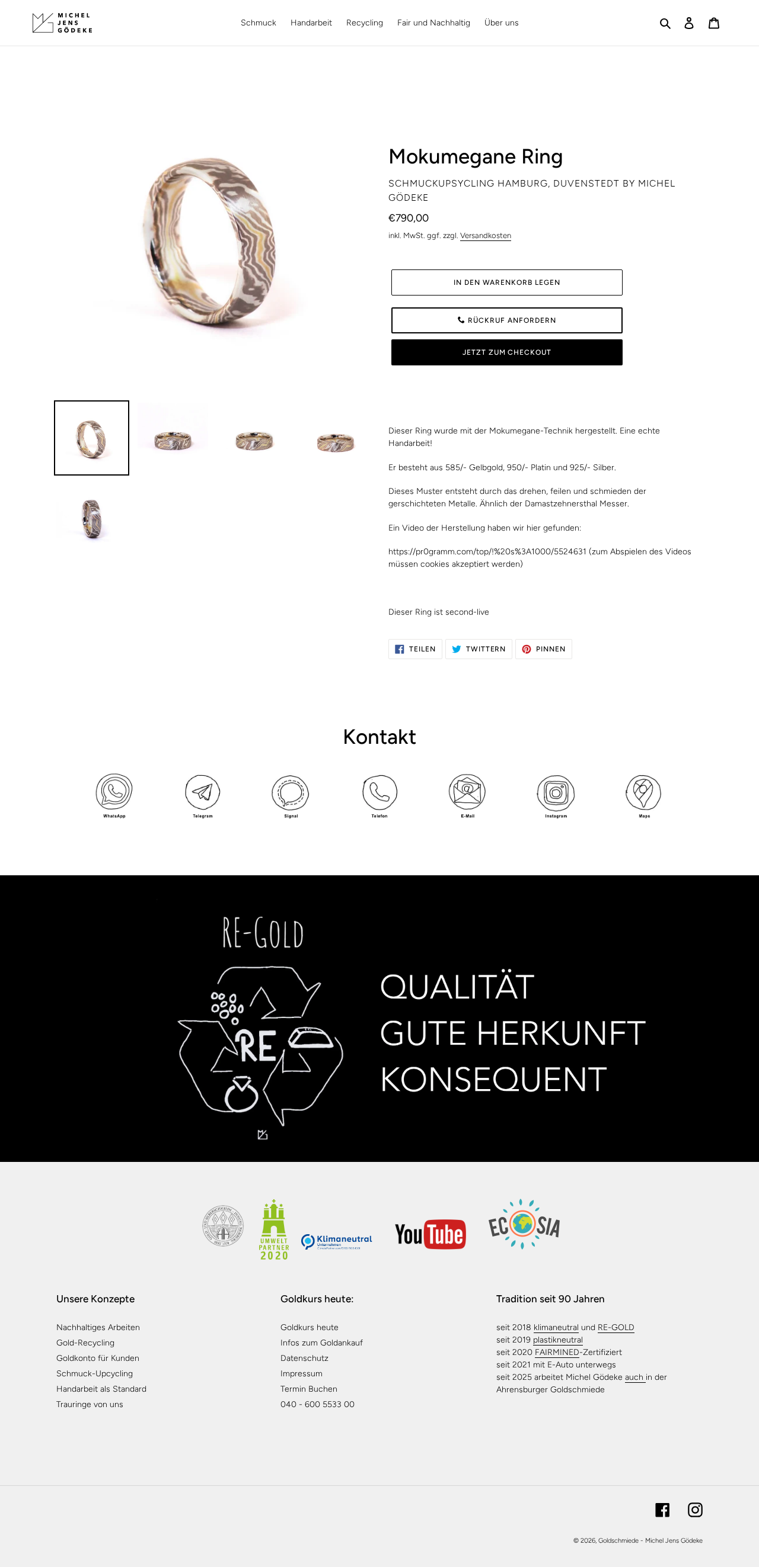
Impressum (301, 1374)
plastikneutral (558, 1340)
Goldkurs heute (309, 1327)
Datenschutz (304, 1358)
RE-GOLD (616, 1327)
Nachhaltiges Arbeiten (98, 1327)
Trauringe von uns (89, 1404)
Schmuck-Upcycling (94, 1374)
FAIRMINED (557, 1352)
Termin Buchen (308, 1389)
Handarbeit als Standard (101, 1389)
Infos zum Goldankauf (321, 1343)
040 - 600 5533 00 (317, 1404)
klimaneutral (556, 1327)
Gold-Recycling (85, 1343)
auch (635, 1377)
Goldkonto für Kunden (97, 1358)
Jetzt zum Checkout (507, 352)
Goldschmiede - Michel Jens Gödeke (650, 1540)
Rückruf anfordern (510, 320)
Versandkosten (485, 235)
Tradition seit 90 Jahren (550, 1299)
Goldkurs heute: (317, 1299)
